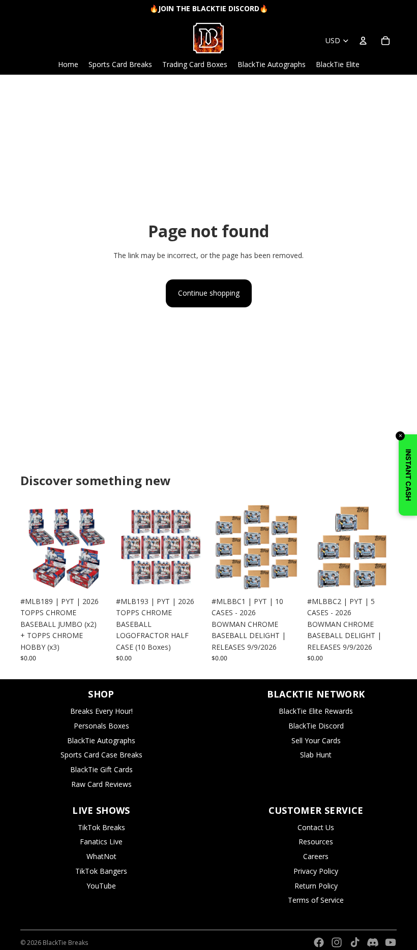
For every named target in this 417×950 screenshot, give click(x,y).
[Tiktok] (355, 942)
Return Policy (316, 886)
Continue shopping (209, 293)
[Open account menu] (363, 40)
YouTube (101, 886)
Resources (316, 841)
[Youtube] (390, 942)
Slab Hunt (316, 754)
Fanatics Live (101, 841)
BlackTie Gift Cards (101, 769)
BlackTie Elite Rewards (316, 711)
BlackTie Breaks (65, 942)
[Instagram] (337, 942)
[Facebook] (319, 942)
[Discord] (373, 942)
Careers (316, 856)
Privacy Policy (315, 871)
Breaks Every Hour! (101, 711)
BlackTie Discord (316, 726)
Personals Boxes (101, 726)
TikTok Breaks (101, 827)
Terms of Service (316, 900)
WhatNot (101, 856)
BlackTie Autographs (101, 740)
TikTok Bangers (101, 871)
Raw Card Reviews (101, 784)
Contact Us (315, 827)
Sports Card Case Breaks (101, 754)
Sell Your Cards (316, 740)
